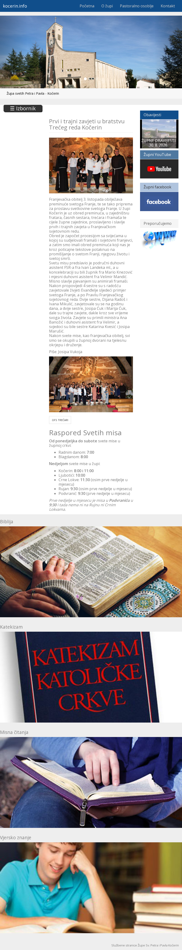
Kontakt (168, 6)
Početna (87, 6)
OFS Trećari (60, 420)
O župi (107, 6)
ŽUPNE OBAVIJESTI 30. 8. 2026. (158, 143)
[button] (13, 52)
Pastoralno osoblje (137, 6)
